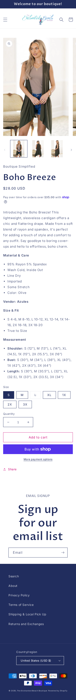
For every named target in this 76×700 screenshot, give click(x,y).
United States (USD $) (36, 660)
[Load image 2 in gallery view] (37, 148)
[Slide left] (4, 150)
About (13, 585)
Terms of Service (21, 604)
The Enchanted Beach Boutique (32, 691)
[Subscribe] (62, 553)
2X (10, 404)
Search (13, 576)
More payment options (38, 459)
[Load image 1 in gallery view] (18, 148)
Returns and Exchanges (26, 624)
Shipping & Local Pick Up (27, 614)
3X (25, 404)
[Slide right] (71, 150)
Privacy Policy (19, 595)
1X (64, 395)
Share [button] (12, 469)
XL (49, 395)
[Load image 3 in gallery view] (57, 148)
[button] (5, 19)
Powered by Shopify (58, 691)
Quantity (9, 413)
